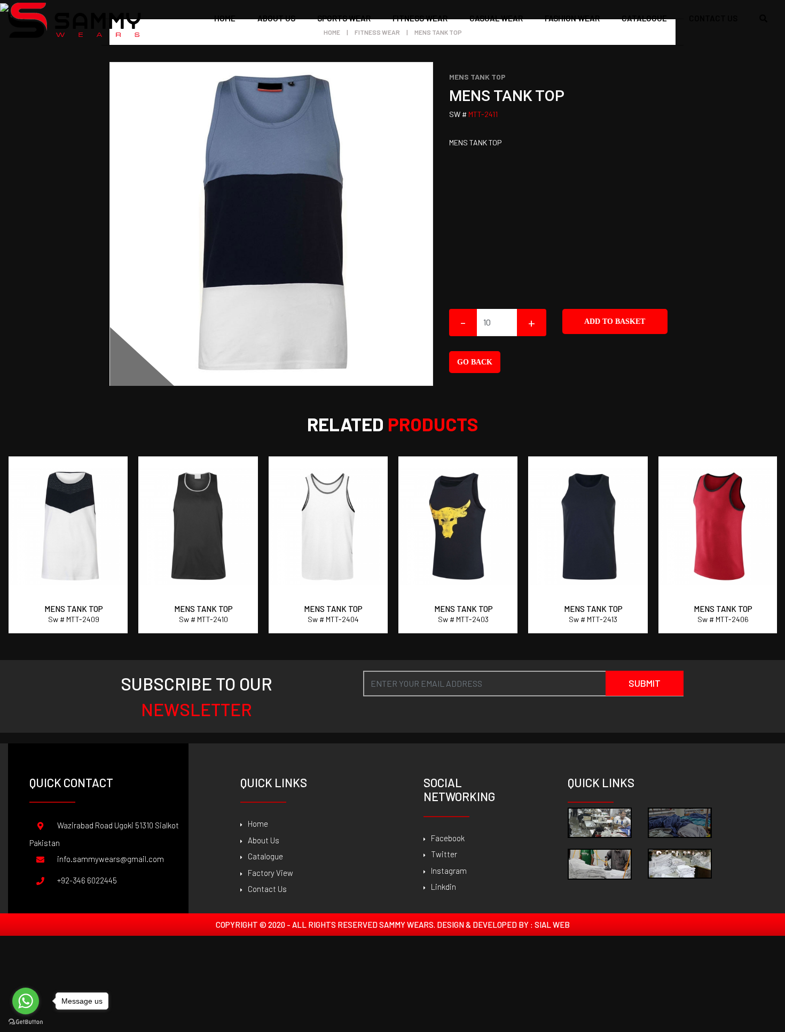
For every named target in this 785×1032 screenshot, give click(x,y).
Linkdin (443, 886)
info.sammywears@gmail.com (110, 859)
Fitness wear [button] (420, 18)
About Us (263, 840)
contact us (713, 18)
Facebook (448, 838)
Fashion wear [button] (572, 18)
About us (276, 18)
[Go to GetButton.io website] (26, 1021)
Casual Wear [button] (496, 18)
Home (225, 18)
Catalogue (265, 856)
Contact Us (267, 889)
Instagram (449, 870)
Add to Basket (614, 321)
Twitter (444, 854)
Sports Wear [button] (344, 18)
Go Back (474, 362)
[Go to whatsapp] (25, 1001)
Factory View (270, 873)
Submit (645, 683)
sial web (552, 924)
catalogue (644, 18)
